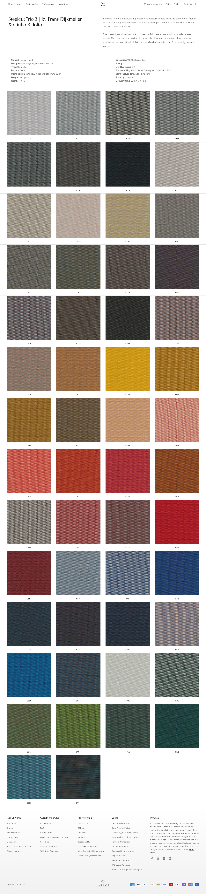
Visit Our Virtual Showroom (91, 851)
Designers (12, 842)
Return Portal (46, 833)
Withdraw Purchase (49, 851)
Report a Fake (118, 856)
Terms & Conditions (121, 842)
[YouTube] (163, 858)
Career (10, 828)
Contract (82, 833)
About (19, 5)
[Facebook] (151, 858)
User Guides (46, 842)
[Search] (196, 4)
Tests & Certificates (87, 847)
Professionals (48, 5)
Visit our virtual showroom (19, 847)
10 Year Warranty (120, 847)
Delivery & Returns (121, 823)
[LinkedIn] (169, 858)
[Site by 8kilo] (24, 885)
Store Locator (13, 851)
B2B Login (82, 828)
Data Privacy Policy (121, 828)
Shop (10, 5)
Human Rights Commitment (125, 833)
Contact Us (45, 823)
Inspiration (63, 5)
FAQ (42, 828)
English (177, 4)
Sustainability (32, 5)
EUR (168, 4)
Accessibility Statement (123, 851)
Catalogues (12, 837)
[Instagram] (157, 858)
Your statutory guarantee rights (127, 870)
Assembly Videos (48, 847)
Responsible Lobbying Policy (125, 837)
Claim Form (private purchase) (55, 837)
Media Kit (82, 837)
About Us (11, 823)
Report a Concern (120, 860)
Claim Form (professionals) (90, 856)
